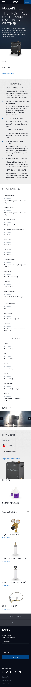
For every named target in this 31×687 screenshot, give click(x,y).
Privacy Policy (6, 684)
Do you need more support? (11, 459)
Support (4, 61)
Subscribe (15, 657)
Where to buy (6, 67)
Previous (1, 418)
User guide (9, 445)
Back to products (8, 74)
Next (29, 418)
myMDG (27, 2)
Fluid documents (11, 452)
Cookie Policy (6, 677)
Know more (6, 506)
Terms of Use (6, 680)
